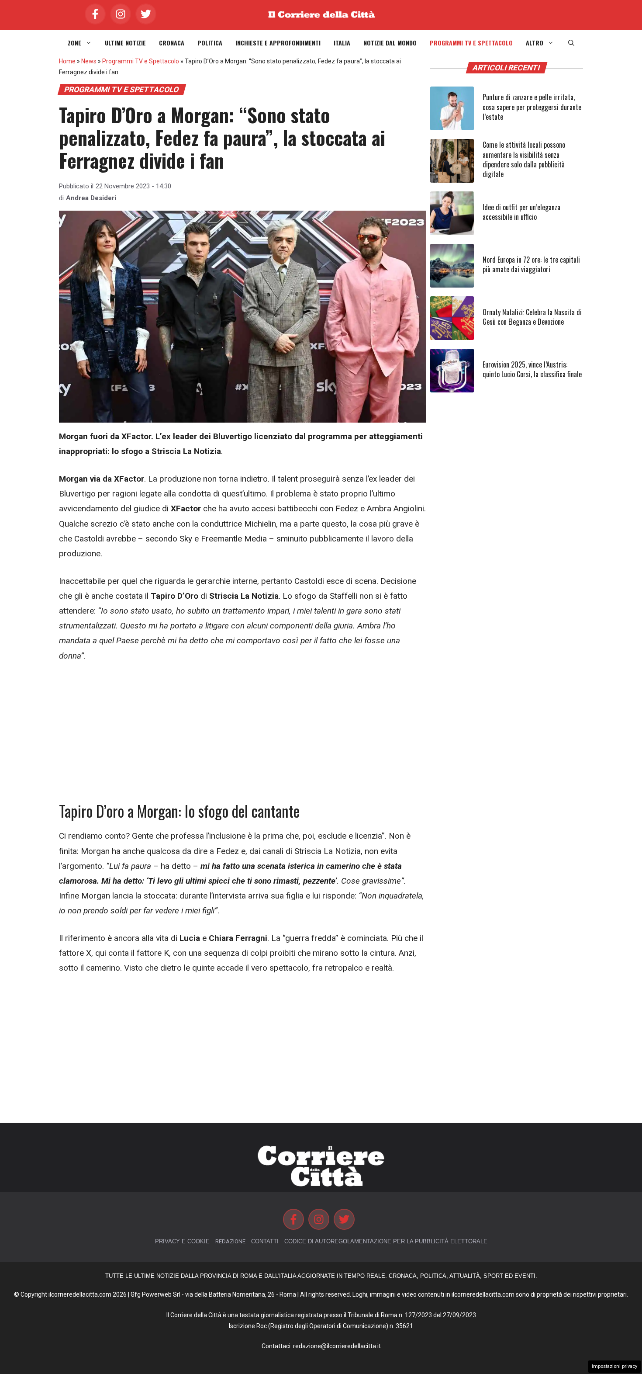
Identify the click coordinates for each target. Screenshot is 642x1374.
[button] (571, 42)
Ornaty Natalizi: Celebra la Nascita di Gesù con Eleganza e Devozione (532, 317)
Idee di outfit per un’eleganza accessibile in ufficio (521, 212)
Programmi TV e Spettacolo (471, 42)
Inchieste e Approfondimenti (278, 42)
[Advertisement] (242, 737)
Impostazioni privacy (614, 1366)
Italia (342, 42)
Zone (74, 42)
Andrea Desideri (91, 198)
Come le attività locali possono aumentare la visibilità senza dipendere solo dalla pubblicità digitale (524, 159)
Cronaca (171, 42)
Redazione (230, 1241)
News (89, 61)
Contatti (265, 1241)
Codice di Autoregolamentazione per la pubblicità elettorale (385, 1241)
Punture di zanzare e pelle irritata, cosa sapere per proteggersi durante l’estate (532, 107)
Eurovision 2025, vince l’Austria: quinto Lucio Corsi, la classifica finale (532, 369)
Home (67, 61)
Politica (209, 42)
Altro (534, 42)
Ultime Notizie (125, 42)
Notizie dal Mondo (390, 42)
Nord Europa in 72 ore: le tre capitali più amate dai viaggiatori (531, 264)
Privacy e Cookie (182, 1241)
